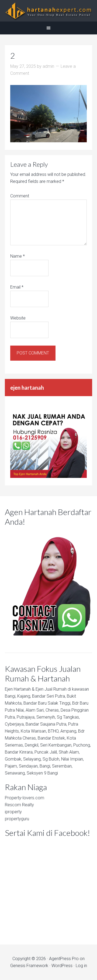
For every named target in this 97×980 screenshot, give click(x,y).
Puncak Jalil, (46, 752)
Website (18, 318)
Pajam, (11, 766)
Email (16, 287)
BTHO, (53, 731)
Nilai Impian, (72, 759)
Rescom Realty (19, 804)
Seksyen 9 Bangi (42, 773)
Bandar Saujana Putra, (46, 724)
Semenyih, (46, 717)
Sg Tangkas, (68, 717)
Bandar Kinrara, (19, 752)
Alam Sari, (35, 710)
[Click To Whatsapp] (48, 582)
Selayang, (32, 759)
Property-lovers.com (24, 797)
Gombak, (13, 759)
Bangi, (10, 696)
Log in (81, 965)
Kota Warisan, (34, 731)
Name (17, 256)
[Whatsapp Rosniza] (48, 476)
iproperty (13, 811)
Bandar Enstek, (52, 738)
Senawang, (15, 773)
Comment (19, 195)
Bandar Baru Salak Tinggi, (47, 703)
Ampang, (68, 731)
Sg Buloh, (51, 759)
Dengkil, (32, 745)
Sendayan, (29, 766)
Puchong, (82, 745)
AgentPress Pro (64, 958)
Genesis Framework (29, 965)
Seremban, (62, 766)
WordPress (61, 965)
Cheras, (53, 710)
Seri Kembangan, (56, 745)
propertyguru (17, 818)
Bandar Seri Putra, (49, 696)
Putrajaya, (26, 717)
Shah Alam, (69, 752)
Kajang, (24, 696)
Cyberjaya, (15, 724)
